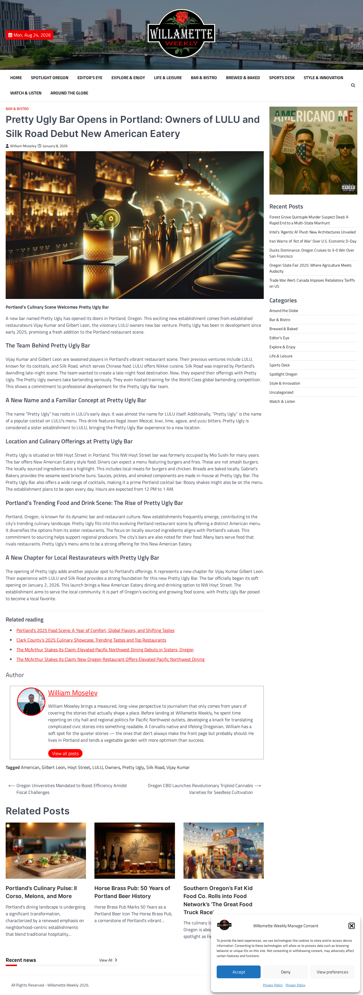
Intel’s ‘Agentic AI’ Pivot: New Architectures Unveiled (312, 232)
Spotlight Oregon (49, 78)
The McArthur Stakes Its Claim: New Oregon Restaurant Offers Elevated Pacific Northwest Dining (110, 659)
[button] (351, 926)
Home (16, 78)
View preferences (332, 972)
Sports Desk (282, 78)
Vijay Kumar (178, 767)
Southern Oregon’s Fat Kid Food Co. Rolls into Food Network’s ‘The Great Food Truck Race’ (218, 900)
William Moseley (23, 146)
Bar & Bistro (204, 78)
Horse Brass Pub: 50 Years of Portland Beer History (132, 892)
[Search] (353, 85)
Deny (285, 972)
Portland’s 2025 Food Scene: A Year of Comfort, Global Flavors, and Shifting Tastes (95, 630)
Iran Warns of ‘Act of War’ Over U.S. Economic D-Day (312, 241)
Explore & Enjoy (128, 78)
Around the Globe (69, 93)
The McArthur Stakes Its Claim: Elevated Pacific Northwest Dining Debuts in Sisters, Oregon (105, 649)
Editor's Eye (279, 338)
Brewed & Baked (243, 78)
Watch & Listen (25, 93)
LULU (97, 767)
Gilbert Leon (53, 767)
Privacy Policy (273, 985)
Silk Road (155, 767)
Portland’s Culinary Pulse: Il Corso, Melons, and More (41, 892)
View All (106, 960)
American (30, 767)
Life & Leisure (168, 78)
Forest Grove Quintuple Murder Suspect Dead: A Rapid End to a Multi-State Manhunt (308, 220)
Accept (239, 972)
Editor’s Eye (89, 78)
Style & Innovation (323, 78)
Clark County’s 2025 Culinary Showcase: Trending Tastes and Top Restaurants (91, 639)
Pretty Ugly (133, 767)
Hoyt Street (78, 767)
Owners (112, 767)
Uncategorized (281, 392)
